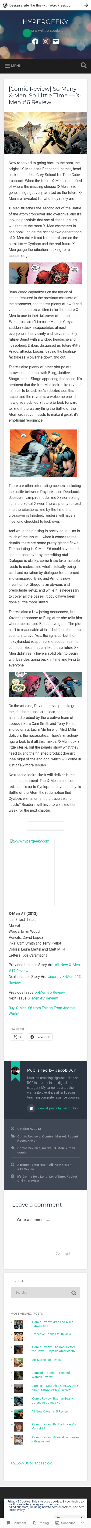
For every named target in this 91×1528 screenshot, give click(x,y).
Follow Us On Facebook (31, 1463)
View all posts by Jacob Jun (57, 1108)
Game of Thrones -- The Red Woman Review (51, 1375)
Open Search (83, 66)
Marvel (60, 1136)
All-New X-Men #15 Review (50, 1411)
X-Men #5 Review (50, 992)
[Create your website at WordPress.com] (45, 5)
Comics (48, 1136)
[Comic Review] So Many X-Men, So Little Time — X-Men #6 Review (45, 95)
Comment (63, 1253)
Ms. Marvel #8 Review (46, 1359)
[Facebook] (35, 41)
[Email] (56, 41)
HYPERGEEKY (45, 22)
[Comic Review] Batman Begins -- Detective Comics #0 (54, 1400)
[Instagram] (45, 41)
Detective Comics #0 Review (51, 1334)
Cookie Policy (16, 1510)
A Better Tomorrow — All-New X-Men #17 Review (44, 1167)
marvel (47, 1148)
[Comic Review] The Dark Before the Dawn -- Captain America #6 (54, 1349)
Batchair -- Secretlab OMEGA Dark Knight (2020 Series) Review (55, 1388)
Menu (16, 66)
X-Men (32, 1140)
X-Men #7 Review (43, 998)
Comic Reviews (28, 1136)
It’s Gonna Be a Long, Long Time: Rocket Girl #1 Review (47, 1178)
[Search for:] (45, 1292)
